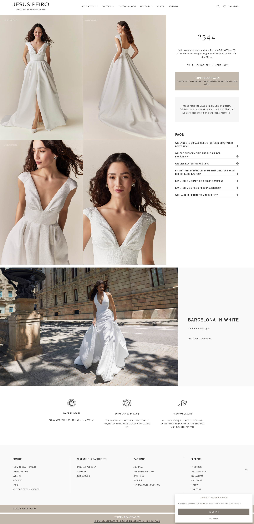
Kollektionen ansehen (26, 489)
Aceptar (214, 511)
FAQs (15, 484)
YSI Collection (127, 6)
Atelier (137, 480)
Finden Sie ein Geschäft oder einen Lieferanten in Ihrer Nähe (207, 83)
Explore (196, 459)
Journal (173, 6)
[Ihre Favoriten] (224, 6)
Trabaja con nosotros (146, 484)
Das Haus (139, 459)
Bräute (17, 459)
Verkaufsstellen (143, 471)
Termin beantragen (207, 77)
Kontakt (17, 480)
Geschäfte (146, 6)
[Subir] (246, 470)
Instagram (197, 475)
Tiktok (194, 484)
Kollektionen (90, 6)
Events (17, 475)
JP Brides (196, 466)
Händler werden (86, 466)
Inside (161, 6)
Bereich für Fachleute (91, 459)
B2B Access (83, 475)
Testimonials (198, 471)
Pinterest (196, 480)
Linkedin (196, 489)
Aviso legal (214, 518)
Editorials (108, 6)
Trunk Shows (21, 471)
